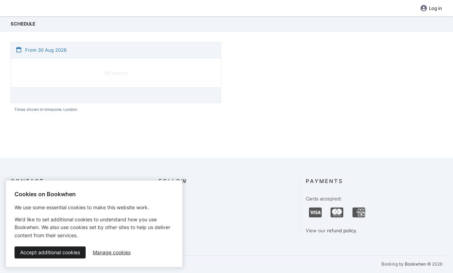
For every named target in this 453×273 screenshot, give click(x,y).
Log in (435, 8)
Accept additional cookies (50, 252)
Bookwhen (415, 264)
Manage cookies (112, 252)
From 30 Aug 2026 (45, 50)
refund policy (341, 230)
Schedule (23, 24)
